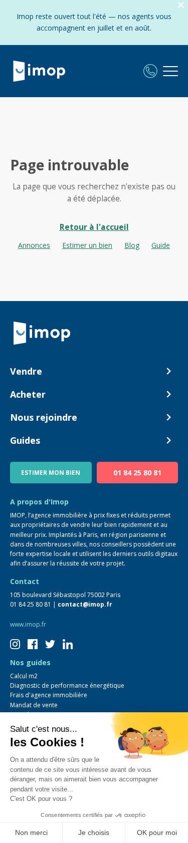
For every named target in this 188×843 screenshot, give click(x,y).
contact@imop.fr (85, 604)
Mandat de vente (34, 705)
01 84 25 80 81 (137, 472)
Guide (160, 245)
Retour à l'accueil (94, 227)
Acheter (28, 394)
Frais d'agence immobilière (48, 695)
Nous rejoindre (43, 417)
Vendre (26, 371)
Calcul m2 (24, 676)
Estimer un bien (87, 245)
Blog (131, 245)
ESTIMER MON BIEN (50, 472)
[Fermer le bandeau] (180, 5)
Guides (25, 440)
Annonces (34, 245)
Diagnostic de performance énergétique (67, 685)
